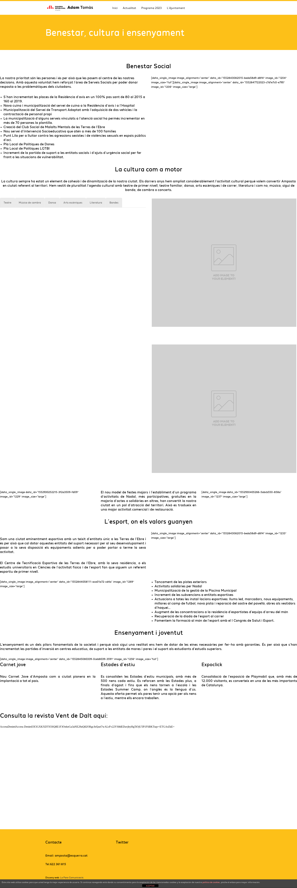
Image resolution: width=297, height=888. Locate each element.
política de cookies (211, 882)
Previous (146, 262)
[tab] (7, 202)
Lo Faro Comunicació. (72, 877)
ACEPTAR (150, 886)
